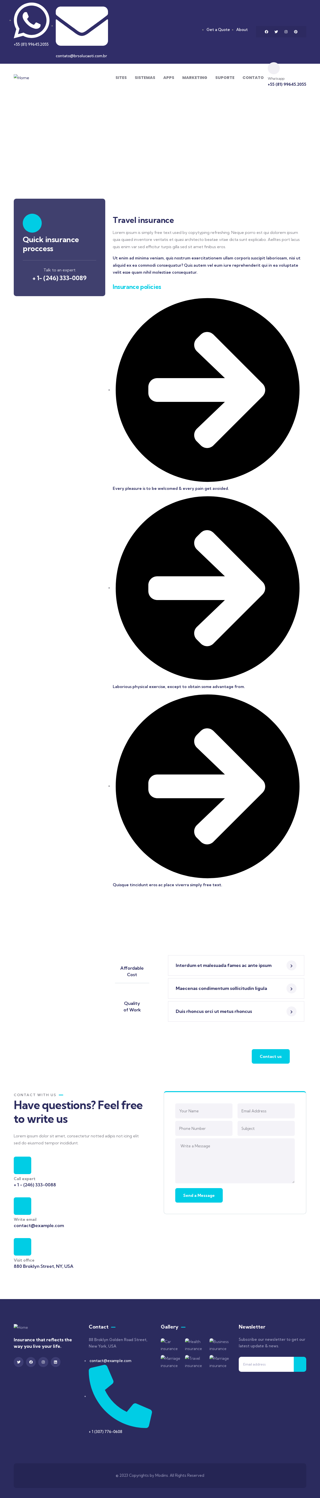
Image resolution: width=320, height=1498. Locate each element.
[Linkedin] (55, 1362)
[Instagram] (286, 31)
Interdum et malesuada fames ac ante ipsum (224, 965)
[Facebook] (266, 31)
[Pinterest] (296, 31)
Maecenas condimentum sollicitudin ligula (221, 988)
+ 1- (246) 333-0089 (59, 278)
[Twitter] (276, 31)
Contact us (271, 1056)
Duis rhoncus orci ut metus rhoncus (214, 1011)
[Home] (21, 77)
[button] (236, 965)
